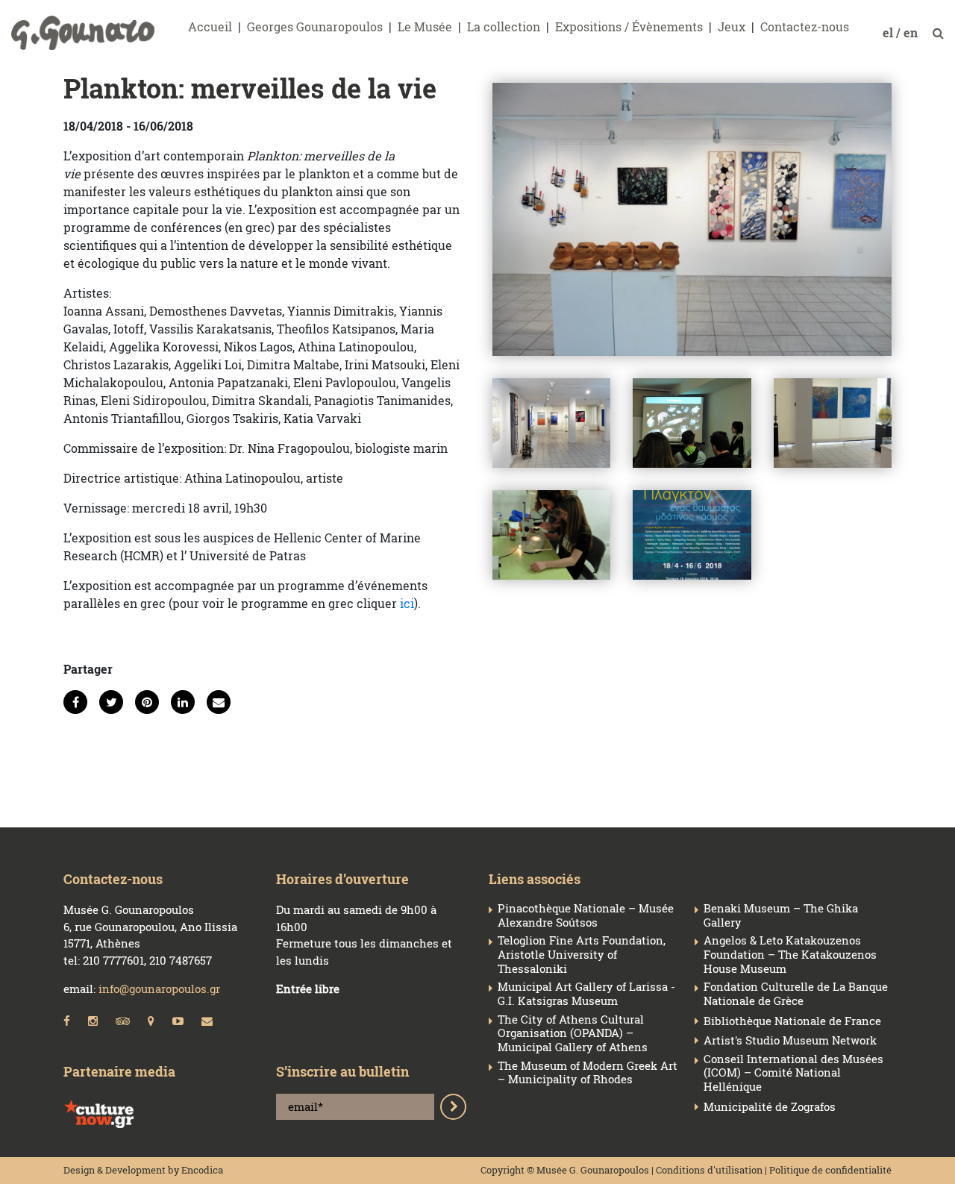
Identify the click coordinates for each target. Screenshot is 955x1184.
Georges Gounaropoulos (315, 26)
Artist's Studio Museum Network (790, 1040)
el (889, 32)
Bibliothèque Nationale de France (792, 1021)
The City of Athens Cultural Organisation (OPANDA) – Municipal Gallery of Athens (573, 1033)
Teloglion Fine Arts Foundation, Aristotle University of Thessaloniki (582, 954)
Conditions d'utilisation (709, 1170)
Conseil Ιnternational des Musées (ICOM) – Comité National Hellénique (793, 1073)
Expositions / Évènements (629, 26)
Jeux (731, 26)
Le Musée (425, 26)
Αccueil (210, 26)
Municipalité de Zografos (770, 1107)
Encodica (202, 1170)
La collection (503, 26)
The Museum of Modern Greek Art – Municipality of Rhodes (587, 1073)
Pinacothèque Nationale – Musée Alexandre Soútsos (586, 915)
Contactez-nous (804, 26)
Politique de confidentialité (830, 1170)
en (912, 32)
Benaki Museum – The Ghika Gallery (781, 915)
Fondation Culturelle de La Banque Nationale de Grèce (796, 994)
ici (407, 603)
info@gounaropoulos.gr (159, 988)
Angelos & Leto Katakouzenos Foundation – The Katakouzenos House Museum (790, 954)
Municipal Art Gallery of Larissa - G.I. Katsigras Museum (586, 994)
